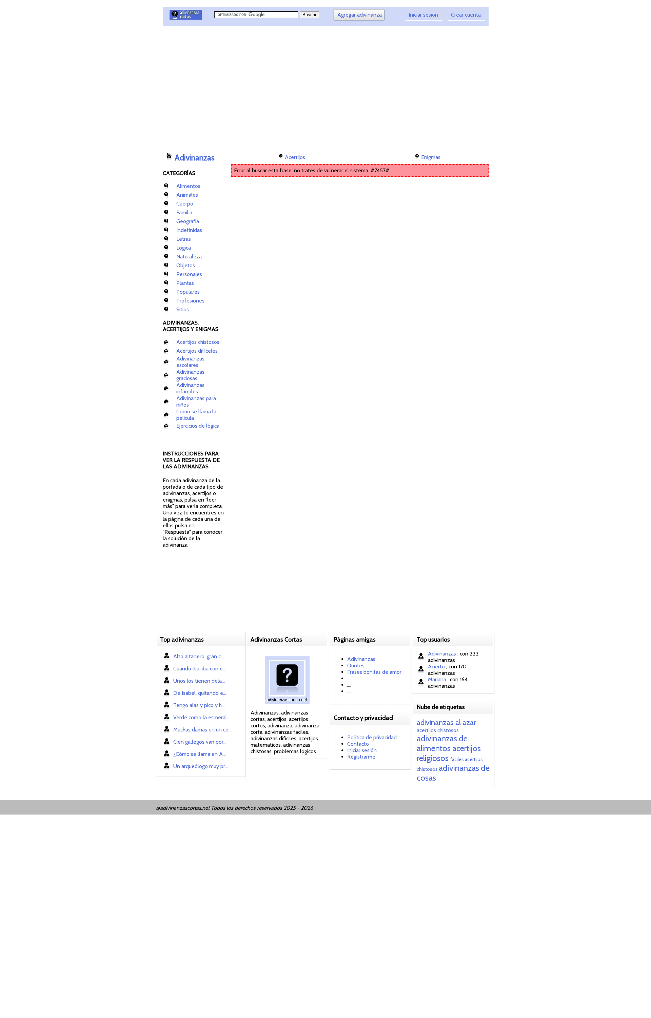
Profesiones (190, 300)
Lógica (183, 247)
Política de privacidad (372, 737)
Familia (184, 212)
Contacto (358, 744)
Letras (183, 239)
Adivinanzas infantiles (190, 388)
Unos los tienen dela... (199, 681)
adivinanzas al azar (446, 722)
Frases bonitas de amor (374, 672)
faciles (457, 759)
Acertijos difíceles (197, 351)
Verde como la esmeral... (201, 717)
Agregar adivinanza (359, 15)
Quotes (355, 665)
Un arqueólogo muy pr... (200, 766)
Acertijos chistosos (197, 342)
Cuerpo (184, 203)
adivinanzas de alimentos (442, 743)
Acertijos (295, 157)
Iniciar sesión (423, 15)
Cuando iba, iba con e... (199, 668)
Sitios (182, 309)
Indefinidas (189, 230)
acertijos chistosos (438, 730)
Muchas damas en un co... (202, 729)
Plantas (185, 283)
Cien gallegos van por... (199, 742)
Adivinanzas (195, 157)
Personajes (189, 274)
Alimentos (188, 186)
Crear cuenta (466, 15)
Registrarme (361, 756)
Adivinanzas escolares (190, 361)
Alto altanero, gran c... (198, 656)
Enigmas (430, 157)
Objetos (185, 265)
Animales (187, 195)
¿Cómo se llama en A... (199, 754)
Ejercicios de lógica (197, 426)
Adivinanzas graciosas (190, 375)
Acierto (437, 666)
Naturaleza (189, 256)
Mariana (438, 679)
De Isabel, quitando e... (199, 693)
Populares (188, 292)
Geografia (187, 221)
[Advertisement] (286, 86)
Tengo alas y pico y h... (199, 705)
